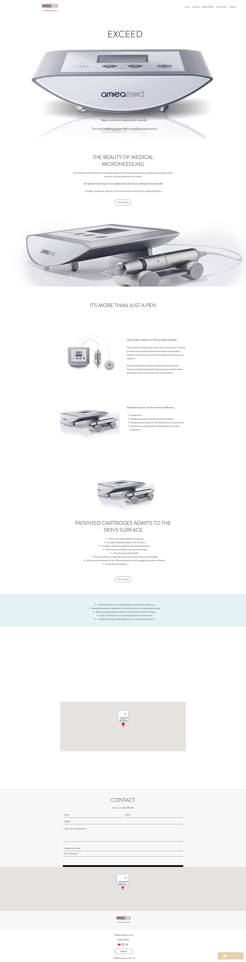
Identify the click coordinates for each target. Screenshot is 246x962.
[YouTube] (119, 944)
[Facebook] (127, 944)
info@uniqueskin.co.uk (123, 935)
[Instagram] (123, 944)
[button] (123, 202)
